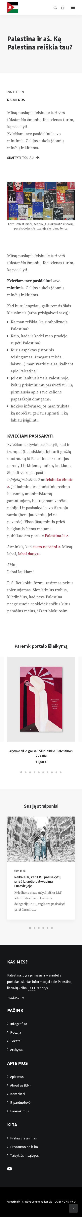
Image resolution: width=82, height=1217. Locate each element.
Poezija (15, 1032)
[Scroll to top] (73, 1208)
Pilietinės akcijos (55, 827)
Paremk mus (19, 1111)
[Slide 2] (25, 772)
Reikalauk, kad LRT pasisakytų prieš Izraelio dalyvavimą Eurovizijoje (37, 881)
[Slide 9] (56, 772)
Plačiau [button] (14, 998)
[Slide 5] (39, 772)
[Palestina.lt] (12, 7)
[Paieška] (53, 7)
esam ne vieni (45, 547)
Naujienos (16, 99)
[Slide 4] (34, 772)
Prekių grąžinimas (23, 1138)
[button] (73, 7)
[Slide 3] (30, 772)
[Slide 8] (52, 772)
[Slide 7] (47, 772)
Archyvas (16, 1049)
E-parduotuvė (20, 1102)
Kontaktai (17, 1094)
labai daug (27, 554)
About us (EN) (20, 1085)
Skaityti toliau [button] (20, 157)
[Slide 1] (21, 772)
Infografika (18, 1023)
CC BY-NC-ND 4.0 (64, 1202)
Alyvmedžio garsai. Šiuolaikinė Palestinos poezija (41, 753)
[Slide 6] (43, 772)
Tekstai (15, 1041)
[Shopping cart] (60, 7)
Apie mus (17, 1076)
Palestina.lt (55, 536)
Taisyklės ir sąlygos (24, 1155)
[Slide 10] (61, 772)
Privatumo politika (24, 1146)
